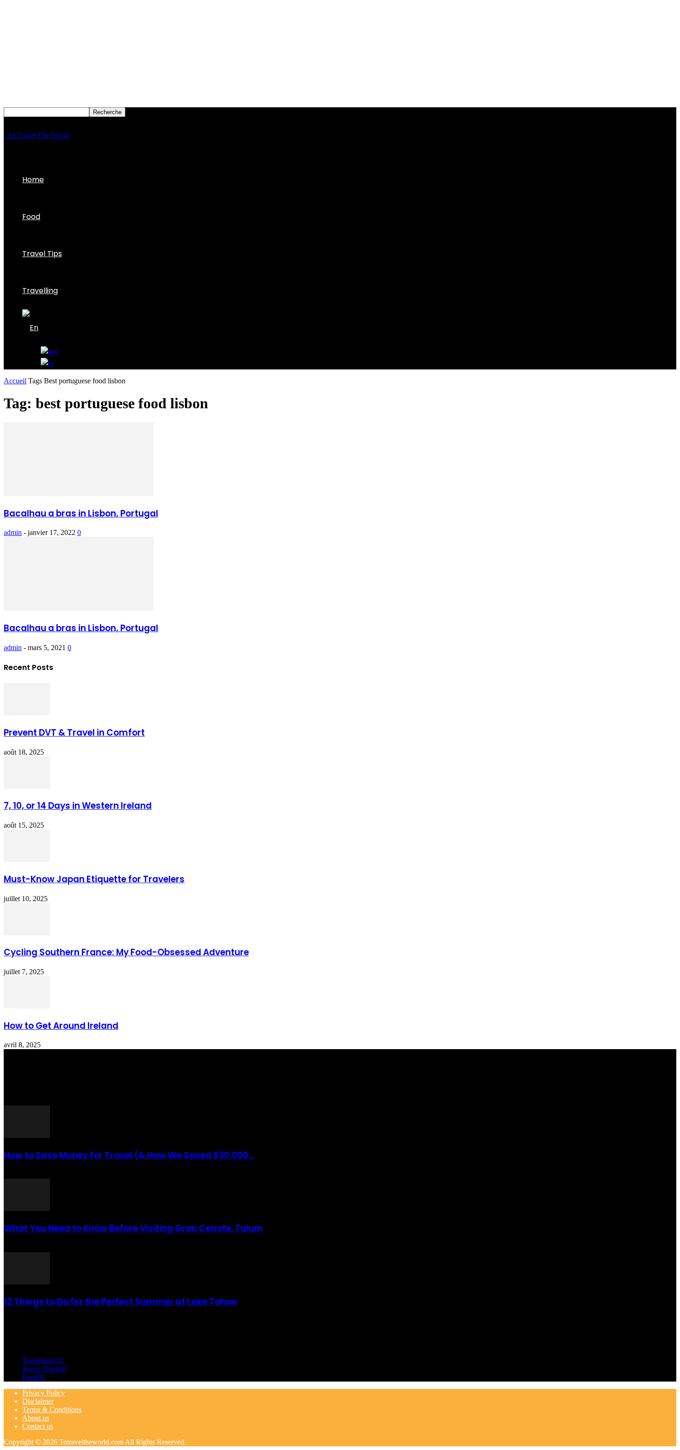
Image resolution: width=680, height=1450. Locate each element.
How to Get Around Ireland (61, 1026)
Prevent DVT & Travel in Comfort (74, 732)
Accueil (15, 381)
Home (33, 179)
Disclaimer (38, 1401)
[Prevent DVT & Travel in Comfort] (27, 713)
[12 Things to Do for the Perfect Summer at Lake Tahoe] (27, 1282)
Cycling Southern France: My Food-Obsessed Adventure (126, 952)
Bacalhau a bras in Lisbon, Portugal (81, 513)
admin (13, 532)
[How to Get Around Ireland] (27, 1006)
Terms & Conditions (51, 1409)
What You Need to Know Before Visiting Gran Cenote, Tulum (133, 1228)
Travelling (40, 290)
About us (35, 1418)
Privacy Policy (43, 1393)
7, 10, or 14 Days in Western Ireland (78, 805)
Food (31, 216)
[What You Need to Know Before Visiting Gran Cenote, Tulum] (27, 1208)
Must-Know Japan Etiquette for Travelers (94, 879)
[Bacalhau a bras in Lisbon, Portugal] (79, 494)
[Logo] (5, 135)
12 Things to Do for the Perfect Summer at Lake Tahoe (120, 1302)
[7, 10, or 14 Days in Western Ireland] (27, 786)
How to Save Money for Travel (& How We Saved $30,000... (129, 1155)
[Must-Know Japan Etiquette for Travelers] (27, 859)
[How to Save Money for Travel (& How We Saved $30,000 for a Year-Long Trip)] (27, 1135)
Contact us (37, 1426)
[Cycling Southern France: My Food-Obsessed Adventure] (27, 933)
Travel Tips (42, 253)
